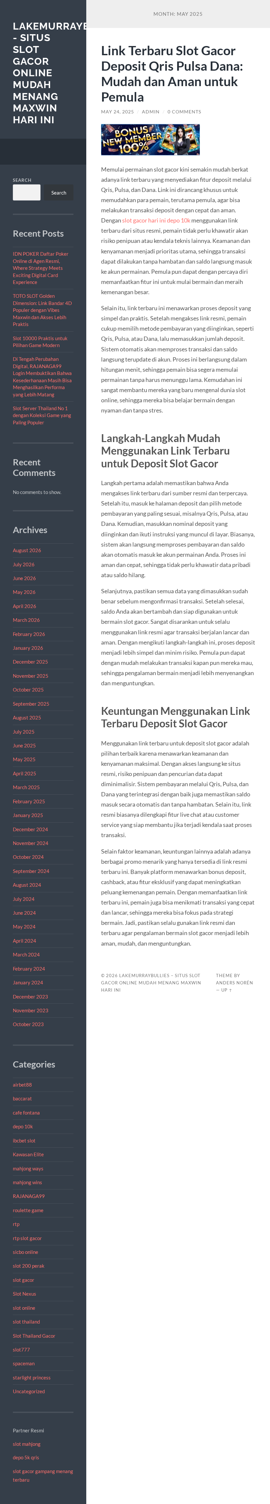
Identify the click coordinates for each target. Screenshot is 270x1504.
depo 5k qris (26, 1457)
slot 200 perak (28, 1266)
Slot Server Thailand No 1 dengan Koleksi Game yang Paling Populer (42, 415)
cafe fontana (26, 1113)
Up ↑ (226, 990)
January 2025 (28, 815)
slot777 (21, 1349)
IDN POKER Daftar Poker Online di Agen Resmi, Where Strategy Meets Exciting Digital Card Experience (40, 268)
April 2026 (24, 606)
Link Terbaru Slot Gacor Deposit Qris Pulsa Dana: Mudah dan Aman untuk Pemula (172, 73)
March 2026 (26, 620)
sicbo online (25, 1252)
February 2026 (29, 634)
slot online (24, 1308)
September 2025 (31, 704)
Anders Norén (234, 982)
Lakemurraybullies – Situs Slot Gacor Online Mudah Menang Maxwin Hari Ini (151, 983)
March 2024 (26, 954)
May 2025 (24, 759)
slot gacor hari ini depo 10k (156, 220)
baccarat (22, 1098)
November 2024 (30, 843)
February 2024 (29, 969)
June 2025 (24, 745)
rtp (16, 1224)
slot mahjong (26, 1444)
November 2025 (30, 676)
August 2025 (27, 717)
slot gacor (23, 1280)
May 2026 (24, 592)
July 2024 (24, 899)
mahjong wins (27, 1182)
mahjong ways (28, 1168)
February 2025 (29, 801)
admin (151, 111)
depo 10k (23, 1126)
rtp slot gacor (27, 1238)
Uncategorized (29, 1391)
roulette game (28, 1210)
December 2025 (30, 662)
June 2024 (24, 913)
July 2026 (24, 564)
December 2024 (30, 829)
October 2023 (28, 1024)
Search (22, 180)
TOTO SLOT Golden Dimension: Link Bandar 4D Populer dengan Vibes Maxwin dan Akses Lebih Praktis (42, 310)
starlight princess (32, 1377)
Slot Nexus (24, 1294)
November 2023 (30, 1010)
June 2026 (24, 578)
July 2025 (24, 732)
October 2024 (28, 857)
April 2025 (24, 773)
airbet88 (22, 1085)
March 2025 (26, 787)
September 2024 (31, 871)
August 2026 (27, 550)
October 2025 (28, 690)
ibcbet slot (24, 1140)
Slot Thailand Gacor (34, 1336)
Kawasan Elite (28, 1154)
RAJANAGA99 (29, 1196)
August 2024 (27, 885)
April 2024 (24, 941)
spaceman (24, 1363)
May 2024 (24, 926)
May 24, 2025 (117, 111)
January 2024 (28, 982)
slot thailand (26, 1322)
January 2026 (28, 648)
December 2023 (30, 996)
